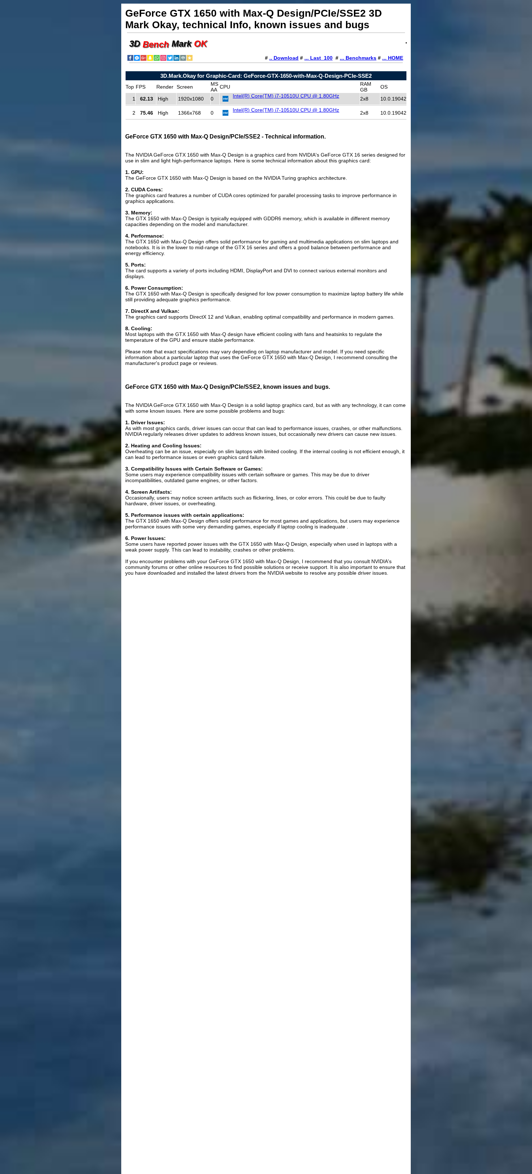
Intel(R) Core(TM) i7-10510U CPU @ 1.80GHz (286, 96)
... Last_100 (318, 58)
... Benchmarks (358, 58)
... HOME (392, 58)
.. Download (284, 58)
